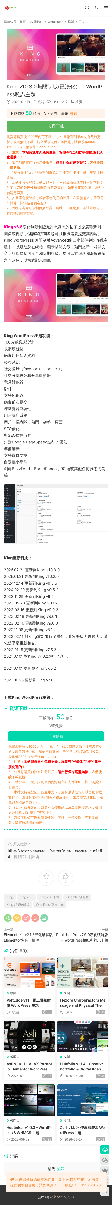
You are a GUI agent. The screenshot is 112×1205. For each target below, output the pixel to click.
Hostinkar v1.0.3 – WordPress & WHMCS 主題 (29, 1130)
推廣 (78, 102)
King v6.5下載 (49, 897)
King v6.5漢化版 (77, 897)
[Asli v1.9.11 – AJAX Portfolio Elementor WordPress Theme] (29, 1036)
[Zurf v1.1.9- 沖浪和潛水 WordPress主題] (82, 1100)
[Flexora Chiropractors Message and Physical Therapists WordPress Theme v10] (82, 972)
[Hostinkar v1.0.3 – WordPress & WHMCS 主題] (29, 1100)
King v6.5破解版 (18, 905)
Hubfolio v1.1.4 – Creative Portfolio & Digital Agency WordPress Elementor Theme (82, 1067)
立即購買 (56, 736)
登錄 (73, 113)
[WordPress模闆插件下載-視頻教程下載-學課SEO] (12, 8)
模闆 (41, 102)
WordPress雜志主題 (50, 905)
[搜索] (87, 7)
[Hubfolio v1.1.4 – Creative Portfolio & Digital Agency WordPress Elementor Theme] (82, 1036)
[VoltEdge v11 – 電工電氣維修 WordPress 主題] (29, 972)
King (10, 897)
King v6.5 (26, 897)
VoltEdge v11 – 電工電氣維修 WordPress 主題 (29, 1003)
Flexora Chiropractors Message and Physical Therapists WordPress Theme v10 (82, 1003)
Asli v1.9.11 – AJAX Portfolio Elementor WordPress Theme (29, 1067)
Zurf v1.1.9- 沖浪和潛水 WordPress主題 (82, 1130)
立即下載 (56, 126)
